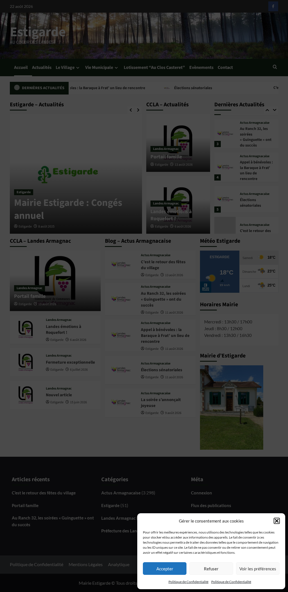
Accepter (164, 568)
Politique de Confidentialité (188, 582)
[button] (277, 521)
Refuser (211, 568)
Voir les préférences (257, 568)
